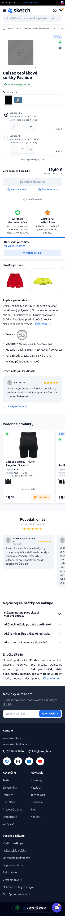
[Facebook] (7, 761)
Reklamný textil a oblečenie (36, 28)
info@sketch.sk (41, 751)
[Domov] (19, 10)
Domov (9, 28)
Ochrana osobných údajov (18, 887)
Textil (18, 28)
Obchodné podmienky (16, 857)
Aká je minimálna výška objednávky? (28, 633)
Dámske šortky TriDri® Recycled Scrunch (20, 463)
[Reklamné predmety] (5, 10)
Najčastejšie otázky (14, 850)
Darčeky (8, 794)
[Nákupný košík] (60, 10)
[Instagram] (18, 761)
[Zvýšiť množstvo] (31, 126)
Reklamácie (10, 872)
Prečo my (36, 780)
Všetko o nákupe (13, 843)
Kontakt (35, 816)
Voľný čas (8, 824)
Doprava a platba (13, 865)
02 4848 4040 (15, 751)
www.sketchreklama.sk (17, 744)
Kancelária (9, 802)
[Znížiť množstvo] (14, 126)
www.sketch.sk (12, 738)
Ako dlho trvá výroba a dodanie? (25, 642)
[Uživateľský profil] (55, 10)
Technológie (38, 794)
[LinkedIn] (29, 761)
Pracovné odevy (12, 809)
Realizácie (37, 802)
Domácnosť (10, 816)
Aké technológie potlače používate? (27, 624)
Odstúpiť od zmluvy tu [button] (16, 894)
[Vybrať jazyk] (62, 3)
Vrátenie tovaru (12, 880)
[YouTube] (40, 761)
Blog (33, 809)
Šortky (55, 28)
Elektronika (10, 787)
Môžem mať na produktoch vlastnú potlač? (22, 614)
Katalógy (36, 787)
